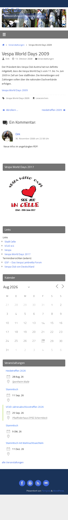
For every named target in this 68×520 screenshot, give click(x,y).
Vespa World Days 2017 (17, 254)
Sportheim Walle (20, 381)
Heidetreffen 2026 (16, 370)
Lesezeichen (42, 98)
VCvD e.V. (9, 246)
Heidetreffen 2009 (52, 110)
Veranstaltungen (16, 45)
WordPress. (58, 490)
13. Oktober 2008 (23, 58)
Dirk (7, 58)
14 (43, 323)
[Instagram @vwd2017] (30, 483)
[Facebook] (22, 483)
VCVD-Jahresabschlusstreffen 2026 (25, 407)
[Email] (46, 483)
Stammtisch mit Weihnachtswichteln (25, 443)
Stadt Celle (10, 241)
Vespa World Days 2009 (15, 90)
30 (60, 341)
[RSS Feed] (38, 483)
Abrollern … (12, 110)
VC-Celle (12, 10)
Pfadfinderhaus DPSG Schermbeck (29, 418)
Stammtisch (12, 389)
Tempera (46, 490)
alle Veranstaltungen (13, 462)
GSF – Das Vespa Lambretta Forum (23, 262)
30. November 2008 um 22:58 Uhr (32, 138)
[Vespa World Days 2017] (26, 218)
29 (51, 341)
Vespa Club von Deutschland (19, 266)
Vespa (8, 250)
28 (43, 340)
